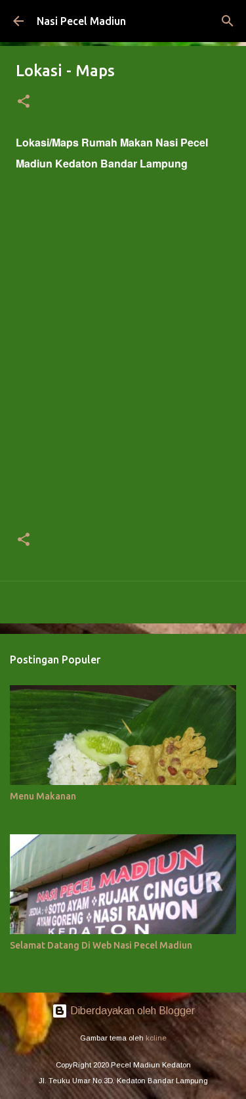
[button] (23, 102)
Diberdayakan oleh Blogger (131, 1010)
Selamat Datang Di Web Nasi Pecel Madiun (101, 945)
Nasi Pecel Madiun (81, 21)
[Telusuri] (228, 21)
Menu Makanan (43, 796)
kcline (156, 1038)
